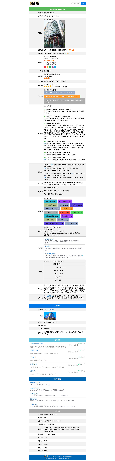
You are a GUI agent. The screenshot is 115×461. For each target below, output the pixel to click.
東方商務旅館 (34, 393)
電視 (45, 177)
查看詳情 (66, 53)
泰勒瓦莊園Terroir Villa (36, 343)
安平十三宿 (33, 404)
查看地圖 (46, 78)
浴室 (46, 175)
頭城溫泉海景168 (35, 382)
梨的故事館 (33, 399)
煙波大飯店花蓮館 (49, 309)
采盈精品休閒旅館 (50, 253)
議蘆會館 (32, 371)
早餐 (45, 168)
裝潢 (72, 173)
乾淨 (52, 165)
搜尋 (83, 3)
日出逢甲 (32, 357)
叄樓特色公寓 (34, 350)
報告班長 (47, 246)
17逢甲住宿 (33, 364)
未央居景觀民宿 (34, 388)
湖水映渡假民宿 (48, 296)
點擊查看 (71, 50)
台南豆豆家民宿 (49, 239)
